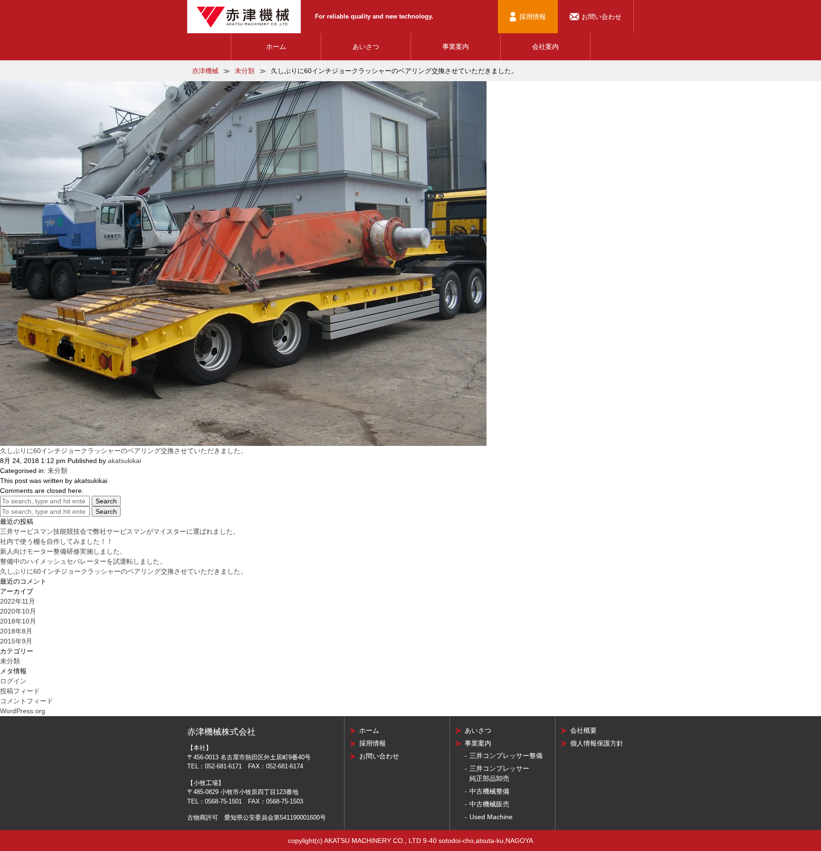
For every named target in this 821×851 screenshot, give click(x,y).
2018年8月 (16, 631)
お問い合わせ (601, 16)
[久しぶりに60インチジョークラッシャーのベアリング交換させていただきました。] (243, 263)
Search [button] (106, 501)
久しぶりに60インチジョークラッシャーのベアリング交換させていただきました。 (123, 450)
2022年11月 (17, 601)
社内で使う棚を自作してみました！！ (56, 541)
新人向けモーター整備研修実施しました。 (63, 551)
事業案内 (455, 46)
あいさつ (366, 46)
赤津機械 (205, 71)
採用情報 (532, 16)
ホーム (276, 46)
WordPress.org (22, 711)
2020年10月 (18, 611)
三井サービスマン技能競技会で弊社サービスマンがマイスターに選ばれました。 (119, 531)
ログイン (13, 681)
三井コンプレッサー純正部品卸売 (499, 773)
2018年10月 (18, 621)
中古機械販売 (489, 804)
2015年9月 (16, 641)
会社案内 (545, 46)
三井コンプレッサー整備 (506, 755)
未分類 (245, 71)
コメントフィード (26, 701)
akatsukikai (124, 460)
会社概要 (583, 730)
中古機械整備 (489, 791)
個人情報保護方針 (596, 743)
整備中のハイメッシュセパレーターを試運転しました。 (83, 561)
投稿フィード (20, 691)
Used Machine (491, 817)
